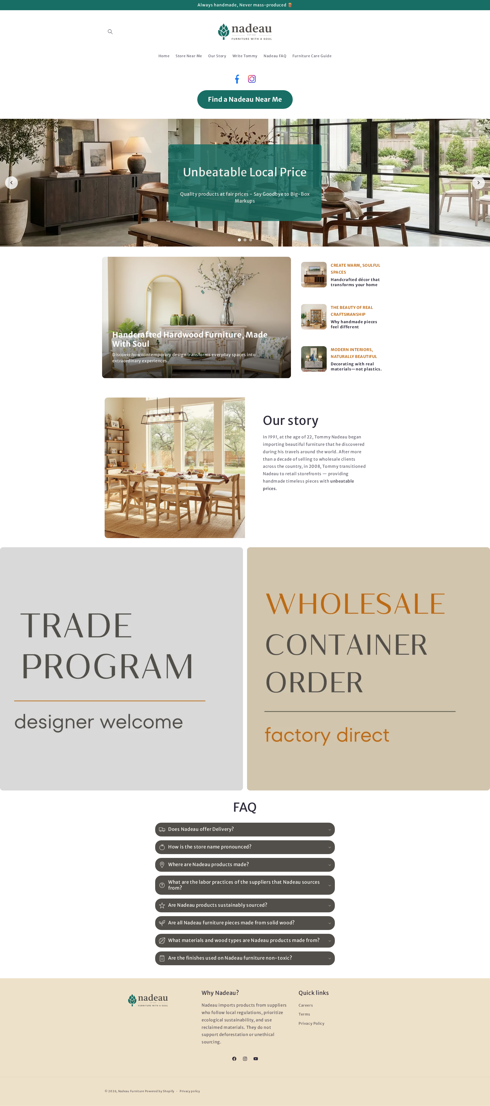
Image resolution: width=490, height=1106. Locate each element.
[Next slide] (478, 182)
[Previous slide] (11, 182)
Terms (304, 1014)
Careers (306, 1005)
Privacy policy (190, 1091)
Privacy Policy (311, 1023)
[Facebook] (236, 80)
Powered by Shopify (160, 1091)
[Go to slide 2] (245, 239)
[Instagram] (252, 80)
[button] (110, 31)
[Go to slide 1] (239, 239)
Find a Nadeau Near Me (245, 99)
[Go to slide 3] (250, 239)
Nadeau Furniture (131, 1091)
